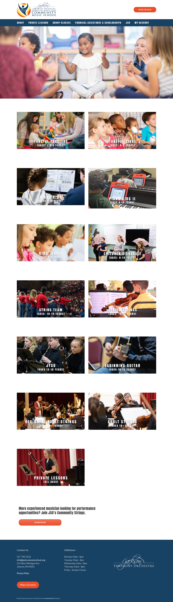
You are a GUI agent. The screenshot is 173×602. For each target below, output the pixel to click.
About (20, 22)
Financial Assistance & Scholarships (98, 22)
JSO (128, 22)
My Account (142, 22)
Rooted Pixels (49, 598)
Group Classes (62, 22)
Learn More (40, 522)
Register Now (145, 10)
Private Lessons (38, 22)
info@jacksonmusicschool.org (31, 560)
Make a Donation (28, 584)
